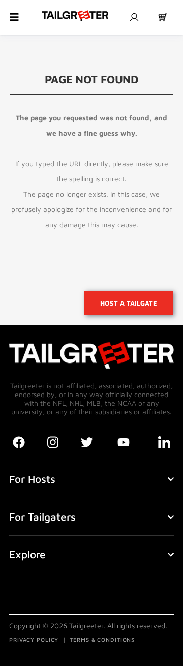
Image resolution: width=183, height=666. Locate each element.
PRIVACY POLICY (33, 639)
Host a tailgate (128, 303)
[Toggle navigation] (14, 17)
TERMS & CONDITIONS (102, 639)
